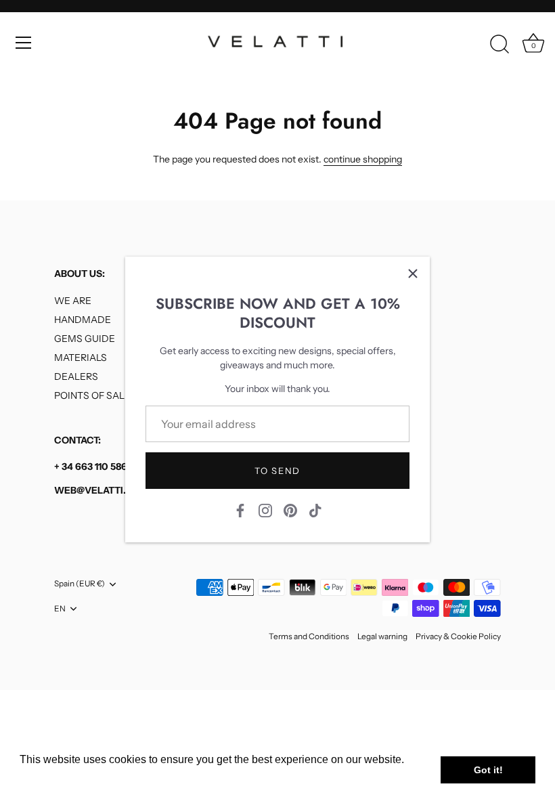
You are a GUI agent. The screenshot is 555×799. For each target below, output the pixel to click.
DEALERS (76, 376)
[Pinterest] (290, 510)
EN (60, 608)
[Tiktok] (315, 510)
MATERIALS (80, 357)
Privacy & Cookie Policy (458, 636)
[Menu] (24, 43)
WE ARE (72, 301)
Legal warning (382, 636)
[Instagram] (265, 510)
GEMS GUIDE (84, 338)
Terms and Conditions (309, 636)
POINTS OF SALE (92, 395)
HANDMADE (82, 320)
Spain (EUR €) (79, 583)
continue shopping (363, 159)
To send (277, 470)
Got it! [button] (488, 769)
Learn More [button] (49, 777)
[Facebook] (240, 510)
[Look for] (499, 45)
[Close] (413, 273)
